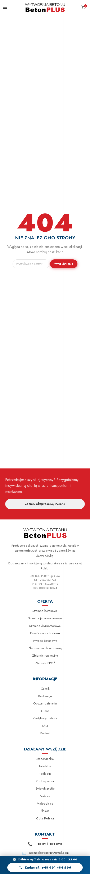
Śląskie (45, 811)
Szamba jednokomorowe (45, 618)
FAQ (45, 725)
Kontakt (45, 733)
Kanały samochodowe (45, 633)
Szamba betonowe (45, 611)
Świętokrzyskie (45, 788)
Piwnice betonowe (45, 640)
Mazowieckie (45, 759)
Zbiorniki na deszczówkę (45, 648)
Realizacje (45, 696)
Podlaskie (45, 773)
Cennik (45, 688)
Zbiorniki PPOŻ (45, 663)
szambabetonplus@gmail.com (49, 852)
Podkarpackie (45, 781)
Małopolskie (45, 803)
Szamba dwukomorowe (45, 626)
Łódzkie (45, 796)
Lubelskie (45, 766)
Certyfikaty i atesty (45, 718)
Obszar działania (45, 703)
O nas (45, 711)
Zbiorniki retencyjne (45, 655)
